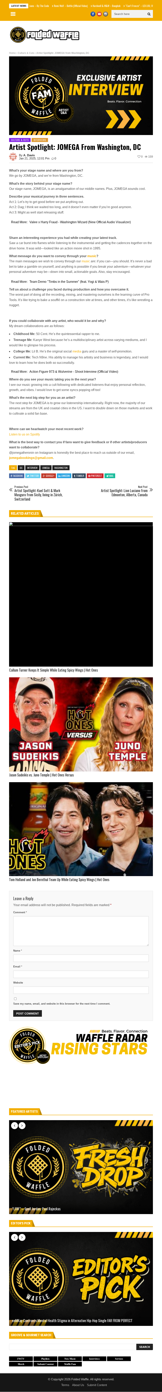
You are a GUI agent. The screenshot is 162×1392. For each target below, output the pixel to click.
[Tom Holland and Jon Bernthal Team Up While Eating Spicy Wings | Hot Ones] (81, 829)
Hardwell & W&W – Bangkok (79, 6)
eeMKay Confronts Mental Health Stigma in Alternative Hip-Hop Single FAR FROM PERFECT (72, 1321)
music (91, 256)
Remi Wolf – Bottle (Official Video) (43, 6)
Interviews (40, 140)
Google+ (50, 475)
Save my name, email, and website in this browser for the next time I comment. (61, 1003)
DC (21, 467)
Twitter (34, 475)
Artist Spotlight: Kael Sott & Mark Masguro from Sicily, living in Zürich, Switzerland (38, 493)
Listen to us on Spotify (24, 434)
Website (18, 982)
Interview (32, 467)
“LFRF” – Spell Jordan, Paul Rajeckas (36, 1209)
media (77, 351)
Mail (111, 475)
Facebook (18, 475)
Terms (65, 1385)
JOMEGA (46, 467)
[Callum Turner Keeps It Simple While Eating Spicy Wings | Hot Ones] (81, 594)
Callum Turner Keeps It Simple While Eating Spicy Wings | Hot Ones (53, 670)
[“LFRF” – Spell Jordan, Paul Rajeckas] (81, 1167)
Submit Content (97, 1385)
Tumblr (80, 475)
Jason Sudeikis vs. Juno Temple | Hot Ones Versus (41, 774)
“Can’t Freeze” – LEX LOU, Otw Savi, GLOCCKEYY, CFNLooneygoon (129, 6)
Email (17, 966)
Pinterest (96, 475)
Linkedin (65, 475)
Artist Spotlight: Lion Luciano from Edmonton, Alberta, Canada (124, 491)
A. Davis (29, 155)
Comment (20, 912)
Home (12, 53)
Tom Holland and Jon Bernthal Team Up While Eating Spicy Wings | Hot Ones (59, 879)
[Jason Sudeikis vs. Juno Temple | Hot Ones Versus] (81, 724)
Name (17, 950)
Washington (61, 467)
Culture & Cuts (26, 53)
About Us (78, 1385)
